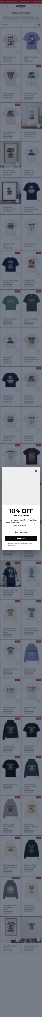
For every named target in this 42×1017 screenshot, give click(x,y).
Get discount (21, 538)
